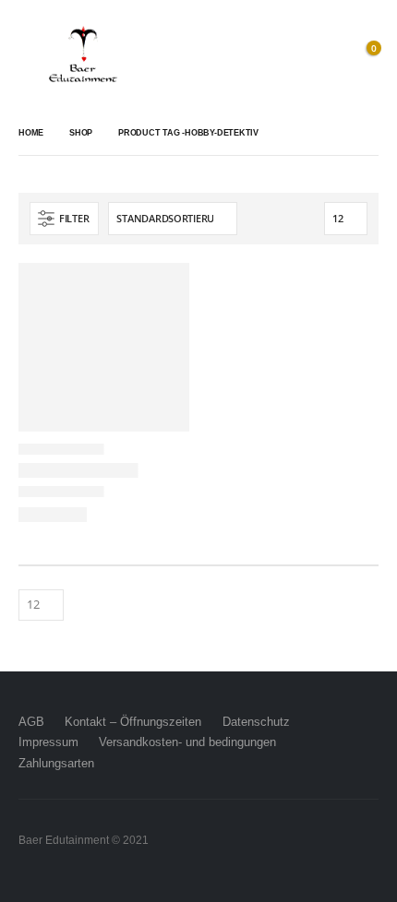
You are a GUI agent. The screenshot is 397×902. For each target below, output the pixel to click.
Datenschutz (256, 722)
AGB (31, 722)
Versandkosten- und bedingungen (187, 742)
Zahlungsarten (56, 763)
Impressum (48, 742)
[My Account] (323, 55)
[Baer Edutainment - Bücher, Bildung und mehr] (83, 55)
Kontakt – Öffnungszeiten (133, 722)
